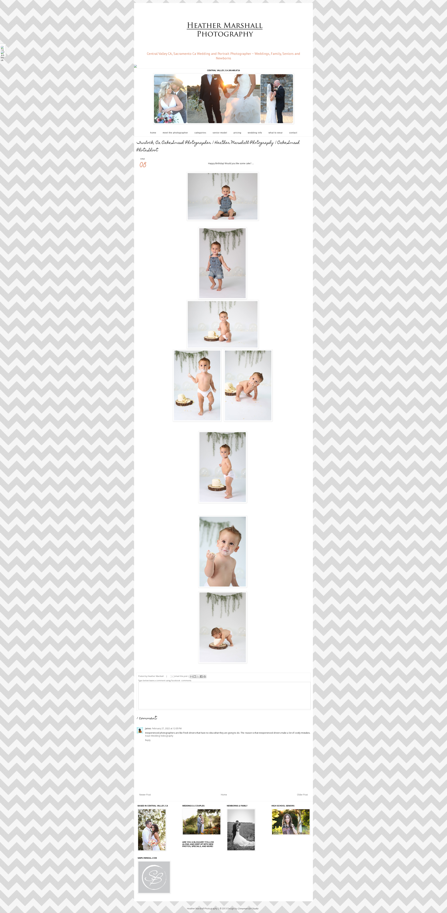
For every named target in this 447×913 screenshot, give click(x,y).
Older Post (302, 794)
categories (200, 133)
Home (224, 794)
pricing (237, 133)
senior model (220, 133)
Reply (148, 740)
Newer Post (145, 794)
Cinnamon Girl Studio (248, 908)
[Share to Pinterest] (204, 676)
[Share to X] (198, 676)
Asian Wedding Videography (159, 735)
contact (293, 133)
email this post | (182, 676)
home (153, 133)
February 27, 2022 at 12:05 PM (167, 728)
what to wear (276, 133)
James (148, 728)
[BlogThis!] (194, 676)
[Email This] (191, 676)
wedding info (255, 133)
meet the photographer (175, 133)
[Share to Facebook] (201, 676)
